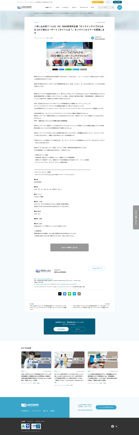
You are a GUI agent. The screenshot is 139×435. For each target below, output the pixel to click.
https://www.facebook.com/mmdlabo (67, 284)
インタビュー (65, 7)
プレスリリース (84, 7)
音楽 (47, 38)
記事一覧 (45, 411)
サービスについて (36, 411)
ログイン (109, 2)
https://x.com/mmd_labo (43, 284)
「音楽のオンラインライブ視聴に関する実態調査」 (53, 121)
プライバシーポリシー (40, 421)
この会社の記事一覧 (96, 268)
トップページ (19, 13)
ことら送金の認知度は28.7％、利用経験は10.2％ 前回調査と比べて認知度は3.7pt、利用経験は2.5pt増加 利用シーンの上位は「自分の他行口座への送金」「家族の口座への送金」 (103, 377)
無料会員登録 (117, 2)
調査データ (48, 7)
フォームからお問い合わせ (106, 407)
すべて (92, 7)
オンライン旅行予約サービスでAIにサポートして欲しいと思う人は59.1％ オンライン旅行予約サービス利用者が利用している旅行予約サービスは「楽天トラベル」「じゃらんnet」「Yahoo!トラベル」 (69, 378)
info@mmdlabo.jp (87, 410)
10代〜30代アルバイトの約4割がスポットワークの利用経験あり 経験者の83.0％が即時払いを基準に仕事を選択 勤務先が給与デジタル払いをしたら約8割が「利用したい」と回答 (36, 377)
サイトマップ (30, 421)
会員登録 (52, 411)
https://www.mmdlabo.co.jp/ (45, 279)
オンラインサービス (39, 38)
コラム (57, 7)
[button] (117, 348)
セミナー (74, 7)
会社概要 (23, 421)
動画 (51, 38)
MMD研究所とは (25, 411)
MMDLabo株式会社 (100, 39)
